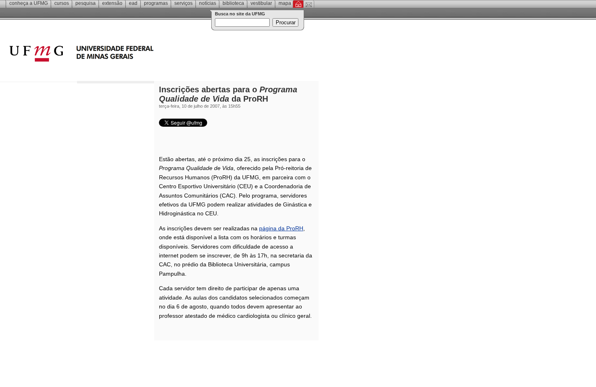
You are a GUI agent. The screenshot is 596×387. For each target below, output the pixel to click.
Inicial (298, 4)
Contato (308, 4)
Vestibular (261, 3)
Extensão (112, 3)
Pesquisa (85, 3)
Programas (156, 3)
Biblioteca (233, 3)
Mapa (285, 3)
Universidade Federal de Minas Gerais (128, 54)
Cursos (61, 3)
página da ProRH (281, 228)
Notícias (207, 3)
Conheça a (28, 3)
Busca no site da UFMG (240, 13)
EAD (133, 3)
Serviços (183, 3)
